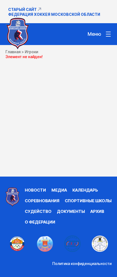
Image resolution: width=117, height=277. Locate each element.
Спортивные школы (88, 200)
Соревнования (42, 200)
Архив (97, 211)
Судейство (38, 211)
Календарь (85, 190)
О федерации (40, 222)
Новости (35, 190)
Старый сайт (22, 9)
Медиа (59, 190)
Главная (13, 51)
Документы (71, 211)
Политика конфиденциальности (82, 263)
